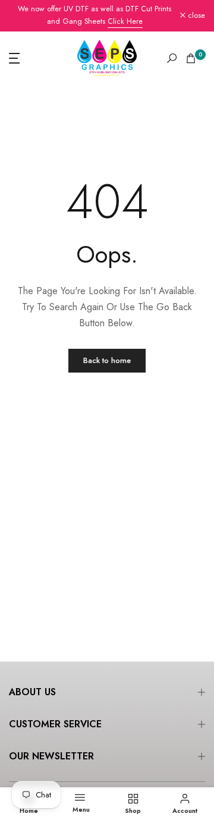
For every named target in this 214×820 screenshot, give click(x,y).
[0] (191, 58)
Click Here (125, 21)
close (195, 16)
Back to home (107, 360)
